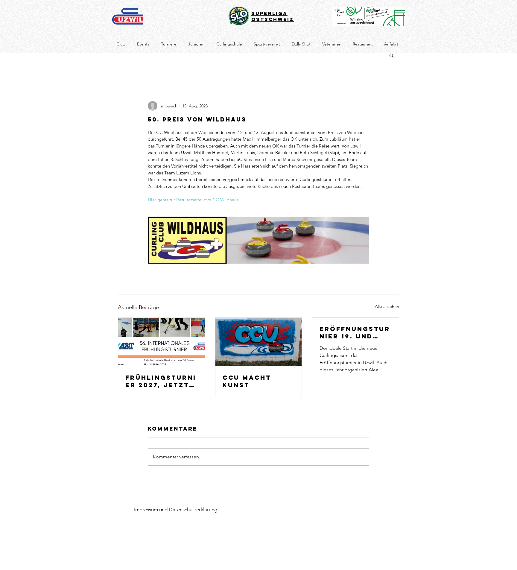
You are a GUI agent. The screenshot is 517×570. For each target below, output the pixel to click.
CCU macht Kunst (247, 381)
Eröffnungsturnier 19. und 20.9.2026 (355, 332)
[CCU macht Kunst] (258, 342)
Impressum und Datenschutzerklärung (175, 510)
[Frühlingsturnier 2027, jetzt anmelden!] (161, 342)
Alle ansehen (387, 306)
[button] (391, 55)
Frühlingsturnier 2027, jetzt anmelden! (160, 381)
